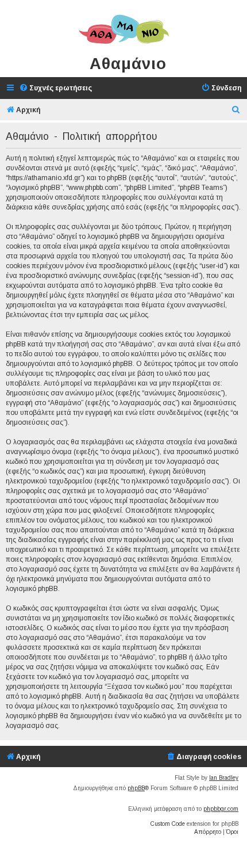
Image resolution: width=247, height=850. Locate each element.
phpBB (136, 788)
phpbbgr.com (220, 809)
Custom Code (167, 824)
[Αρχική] (123, 30)
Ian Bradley (223, 778)
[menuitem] (55, 88)
